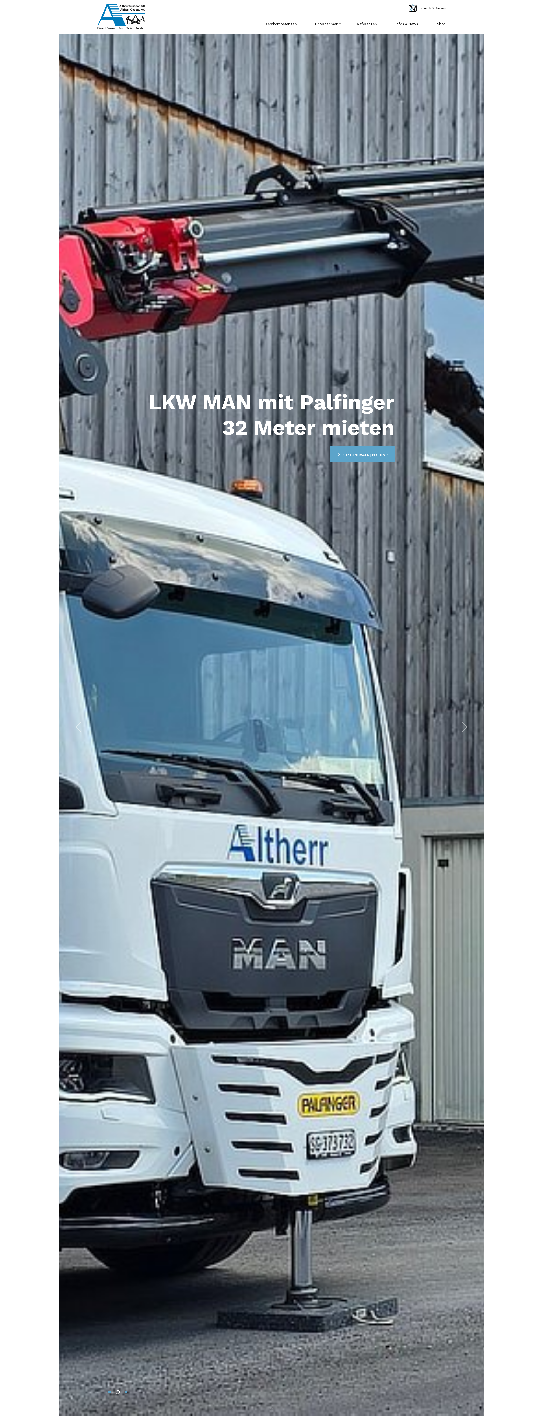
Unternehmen (326, 24)
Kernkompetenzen (281, 24)
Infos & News (406, 24)
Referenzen (367, 24)
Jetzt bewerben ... (127, 747)
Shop (441, 24)
